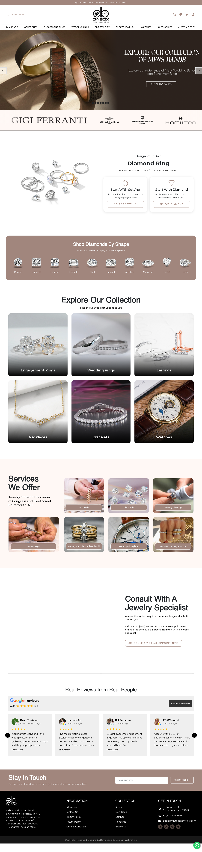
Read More (29, 827)
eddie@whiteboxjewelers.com (179, 820)
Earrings (119, 816)
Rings (118, 807)
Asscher (129, 272)
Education (71, 807)
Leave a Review (180, 703)
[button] (93, 103)
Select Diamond (172, 204)
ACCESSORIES (165, 27)
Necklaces (121, 812)
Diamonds (12, 27)
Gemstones (30, 27)
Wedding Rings (80, 27)
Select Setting (125, 204)
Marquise (148, 272)
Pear (185, 272)
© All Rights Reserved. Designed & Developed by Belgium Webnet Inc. (101, 840)
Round (17, 272)
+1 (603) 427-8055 (16, 14)
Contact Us (72, 812)
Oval (92, 272)
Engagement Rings (54, 27)
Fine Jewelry (102, 27)
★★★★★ (24, 706)
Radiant (111, 272)
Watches (146, 27)
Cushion (54, 272)
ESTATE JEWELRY (125, 27)
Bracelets (120, 826)
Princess (36, 272)
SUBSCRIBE (182, 780)
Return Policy (73, 821)
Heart (166, 272)
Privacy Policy (73, 816)
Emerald (73, 272)
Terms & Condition (76, 826)
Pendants (120, 821)
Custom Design (187, 27)
